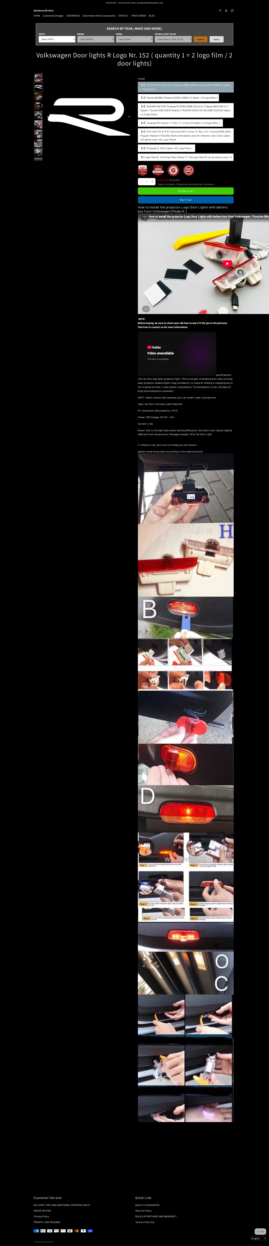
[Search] (220, 10)
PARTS (42, 34)
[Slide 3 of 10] (38, 96)
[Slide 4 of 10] (38, 105)
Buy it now (186, 199)
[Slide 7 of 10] (38, 134)
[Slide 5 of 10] (38, 115)
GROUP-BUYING (42, 1210)
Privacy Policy (41, 1216)
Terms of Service (144, 1222)
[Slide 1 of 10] (38, 77)
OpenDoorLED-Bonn (46, 1242)
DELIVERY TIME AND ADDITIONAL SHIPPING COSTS (62, 1205)
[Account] (226, 10)
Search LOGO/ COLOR (165, 34)
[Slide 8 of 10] (38, 143)
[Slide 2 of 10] (38, 87)
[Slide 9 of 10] (38, 152)
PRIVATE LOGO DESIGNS (47, 1222)
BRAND (80, 34)
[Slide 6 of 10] (38, 124)
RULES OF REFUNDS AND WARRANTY (156, 1216)
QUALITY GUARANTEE (147, 1205)
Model (119, 34)
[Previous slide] (47, 117)
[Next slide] (130, 117)
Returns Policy (143, 1210)
